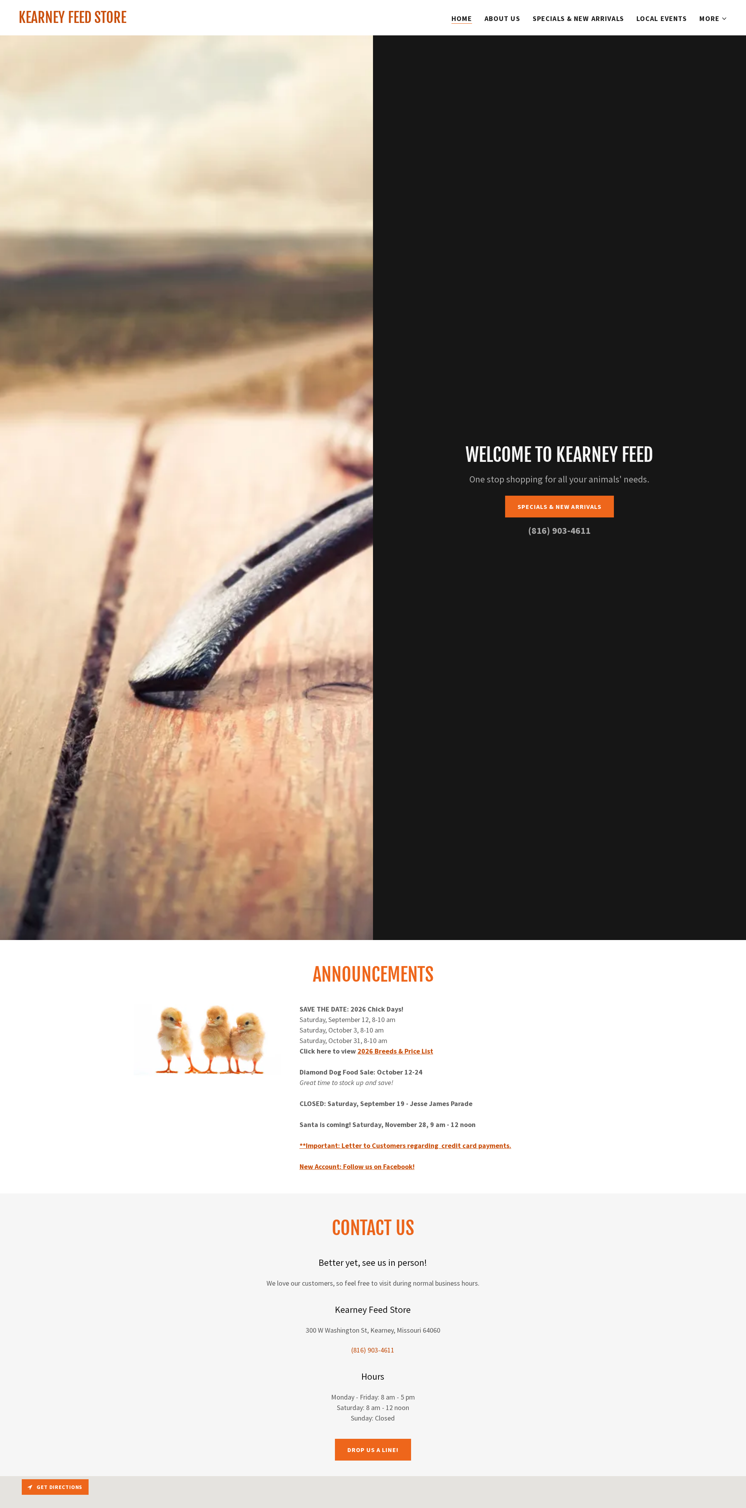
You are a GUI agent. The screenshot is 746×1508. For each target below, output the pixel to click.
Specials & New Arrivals (559, 506)
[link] (72, 20)
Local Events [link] (661, 18)
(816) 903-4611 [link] (559, 530)
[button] (713, 18)
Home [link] (461, 18)
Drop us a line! (373, 1450)
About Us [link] (502, 18)
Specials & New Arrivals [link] (578, 18)
